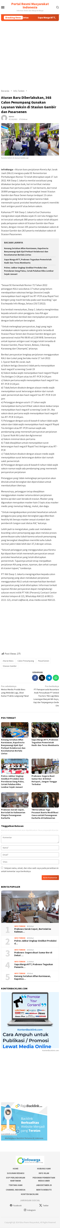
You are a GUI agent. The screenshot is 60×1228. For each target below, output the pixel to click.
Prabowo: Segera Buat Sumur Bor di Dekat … (33, 954)
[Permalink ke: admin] (4, 117)
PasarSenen (43, 660)
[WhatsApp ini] (56, 678)
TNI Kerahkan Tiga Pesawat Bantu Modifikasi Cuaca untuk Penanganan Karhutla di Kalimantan (45, 813)
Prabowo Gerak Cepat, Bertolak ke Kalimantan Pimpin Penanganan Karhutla (13, 813)
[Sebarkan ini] (35, 678)
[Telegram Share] (49, 678)
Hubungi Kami (44, 1168)
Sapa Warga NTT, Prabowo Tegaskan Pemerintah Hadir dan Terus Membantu (45, 742)
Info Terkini (19, 926)
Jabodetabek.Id (44, 1185)
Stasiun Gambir (10, 666)
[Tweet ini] (42, 678)
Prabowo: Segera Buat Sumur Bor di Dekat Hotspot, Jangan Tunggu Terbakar (44, 780)
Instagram (31, 1210)
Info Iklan (44, 1173)
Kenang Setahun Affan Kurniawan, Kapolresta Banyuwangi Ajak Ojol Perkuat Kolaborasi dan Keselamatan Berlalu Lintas (26, 251)
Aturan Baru (8, 660)
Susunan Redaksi (15, 1173)
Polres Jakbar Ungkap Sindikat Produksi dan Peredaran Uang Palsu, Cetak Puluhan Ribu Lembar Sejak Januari (29, 270)
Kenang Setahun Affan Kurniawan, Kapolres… (32, 977)
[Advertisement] (30, 52)
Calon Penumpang (26, 660)
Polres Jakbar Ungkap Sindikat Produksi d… (35, 942)
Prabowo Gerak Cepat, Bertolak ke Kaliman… (32, 930)
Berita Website (44, 1189)
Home (15, 1168)
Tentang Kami (15, 1185)
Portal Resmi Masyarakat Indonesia (30, 5)
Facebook (17, 1205)
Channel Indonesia (15, 1189)
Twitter (45, 1205)
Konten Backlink (29, 1194)
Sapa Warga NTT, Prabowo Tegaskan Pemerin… (33, 966)
